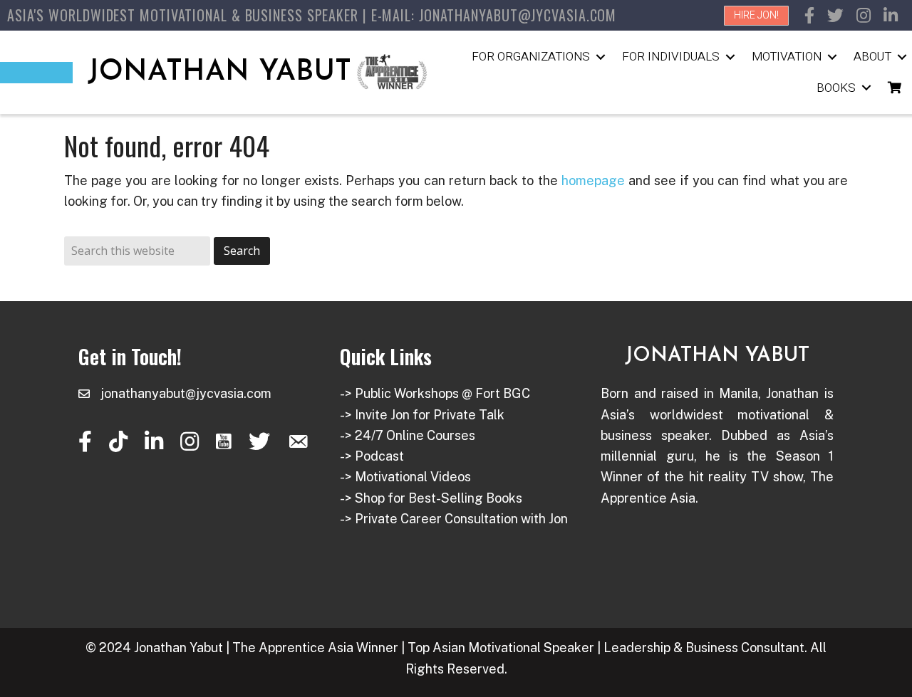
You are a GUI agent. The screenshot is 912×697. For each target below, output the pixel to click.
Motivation (787, 56)
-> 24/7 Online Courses (407, 435)
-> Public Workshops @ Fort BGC (435, 393)
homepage (593, 180)
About (872, 56)
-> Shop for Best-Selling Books (431, 498)
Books (836, 88)
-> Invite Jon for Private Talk (422, 414)
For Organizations (531, 56)
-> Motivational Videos (405, 476)
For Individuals (671, 56)
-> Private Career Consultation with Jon (454, 518)
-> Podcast (372, 456)
